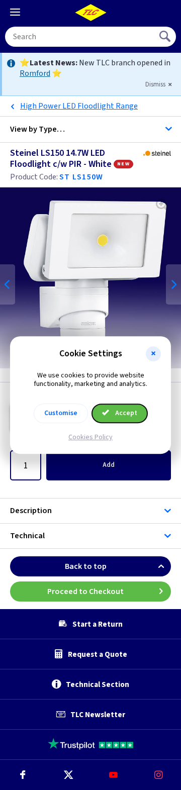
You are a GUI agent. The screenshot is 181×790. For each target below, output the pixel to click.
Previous (7, 284)
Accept (125, 413)
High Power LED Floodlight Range (79, 106)
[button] (153, 353)
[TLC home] (90, 13)
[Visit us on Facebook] (22, 775)
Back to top (86, 566)
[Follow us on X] (67, 775)
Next (173, 284)
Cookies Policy (90, 437)
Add (109, 464)
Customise (60, 413)
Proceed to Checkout (85, 591)
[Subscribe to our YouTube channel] (113, 775)
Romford (35, 73)
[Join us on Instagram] (158, 775)
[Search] (166, 37)
